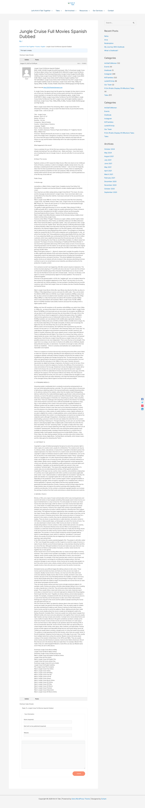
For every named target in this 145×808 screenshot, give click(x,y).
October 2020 (109, 189)
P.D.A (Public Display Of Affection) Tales (119, 88)
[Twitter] (142, 402)
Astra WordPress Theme (81, 799)
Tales (106, 95)
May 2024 (108, 153)
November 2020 (110, 185)
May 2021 (107, 167)
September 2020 (110, 192)
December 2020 (110, 181)
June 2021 (108, 163)
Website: (26, 732)
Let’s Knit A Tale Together (26, 46)
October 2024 (109, 149)
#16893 (84, 63)
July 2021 (107, 160)
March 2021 (108, 174)
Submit (79, 773)
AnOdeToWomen (110, 63)
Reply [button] (79, 63)
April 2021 (108, 171)
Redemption (108, 43)
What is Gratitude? (111, 51)
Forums (37, 46)
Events (106, 67)
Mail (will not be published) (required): (35, 726)
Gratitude (107, 70)
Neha (106, 36)
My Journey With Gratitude (114, 47)
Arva (106, 40)
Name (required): (29, 719)
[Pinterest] (142, 406)
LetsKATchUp (109, 81)
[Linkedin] (142, 409)
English (43, 46)
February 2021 (109, 178)
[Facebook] (142, 399)
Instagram (108, 74)
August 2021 (109, 156)
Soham (103, 799)
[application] (52, 10)
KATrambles (108, 78)
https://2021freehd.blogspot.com (52, 87)
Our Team (108, 85)
